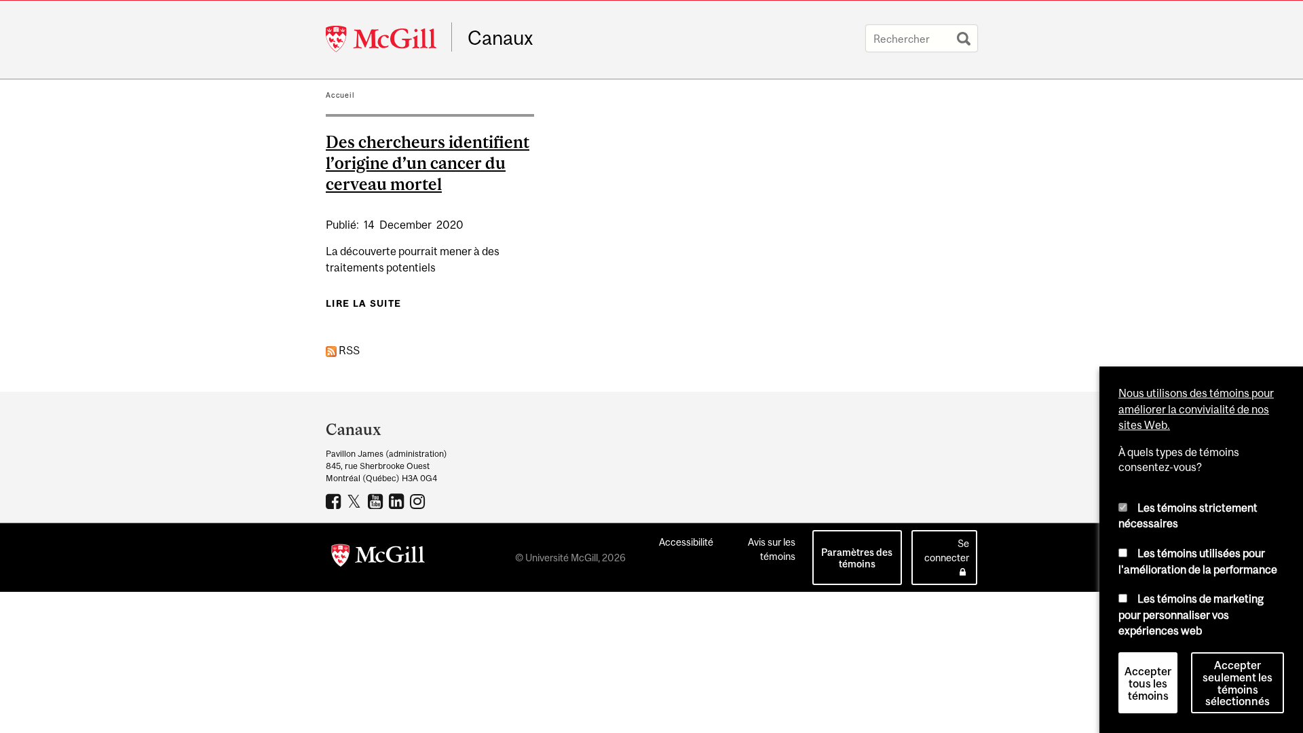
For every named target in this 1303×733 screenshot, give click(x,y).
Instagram (419, 501)
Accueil (340, 95)
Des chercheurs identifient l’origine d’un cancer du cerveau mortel (427, 162)
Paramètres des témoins (856, 557)
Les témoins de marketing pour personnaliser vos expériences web (1191, 615)
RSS (348, 350)
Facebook (335, 501)
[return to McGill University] (378, 558)
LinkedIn (398, 501)
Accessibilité (686, 542)
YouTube (377, 501)
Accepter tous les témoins (1148, 683)
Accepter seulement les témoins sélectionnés (1237, 683)
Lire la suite (363, 303)
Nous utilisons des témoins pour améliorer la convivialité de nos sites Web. (1196, 409)
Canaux (500, 38)
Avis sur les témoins (771, 549)
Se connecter (946, 550)
